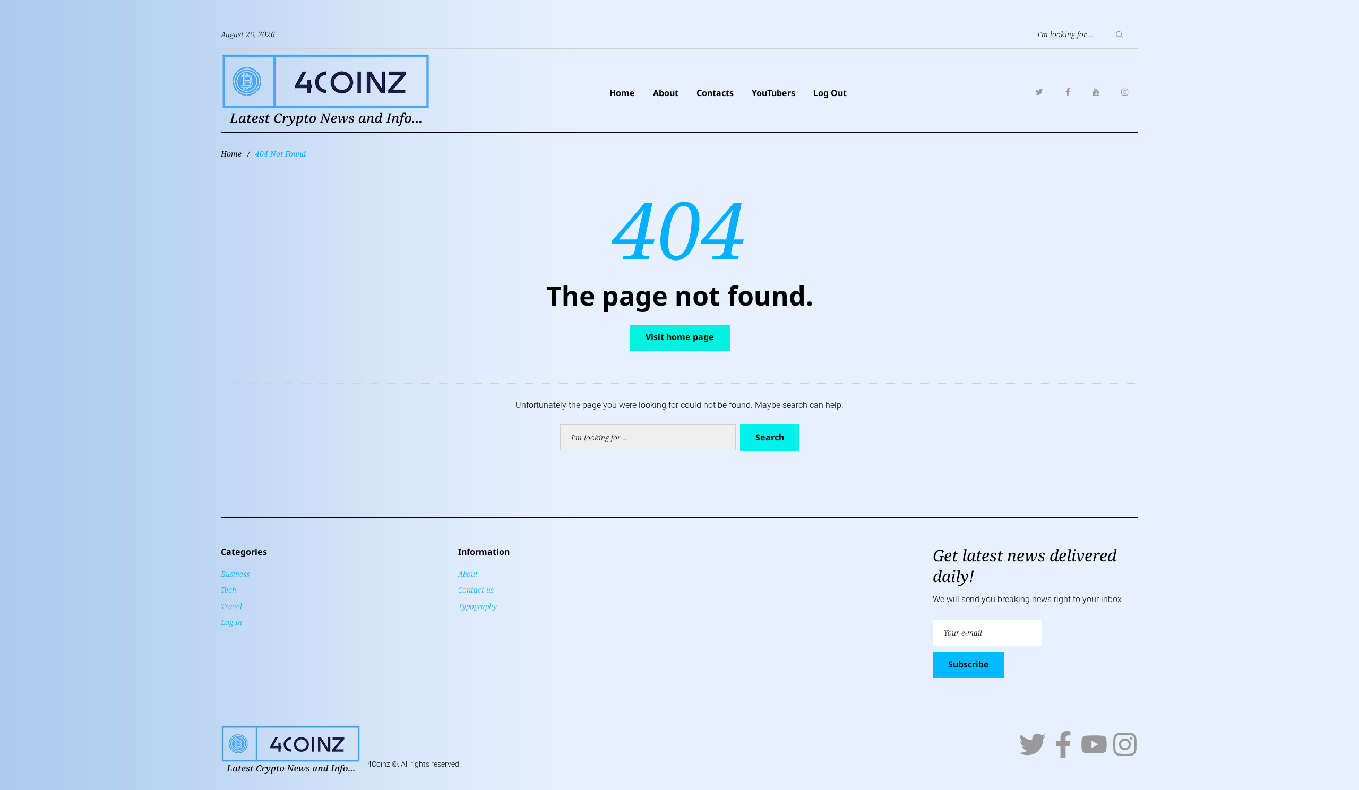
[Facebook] (1067, 92)
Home (622, 93)
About (665, 93)
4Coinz (378, 764)
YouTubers (773, 93)
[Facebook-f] (1063, 744)
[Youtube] (1094, 744)
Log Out (830, 93)
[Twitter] (1039, 92)
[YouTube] (1096, 92)
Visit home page (680, 337)
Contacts (715, 93)
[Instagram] (1125, 92)
